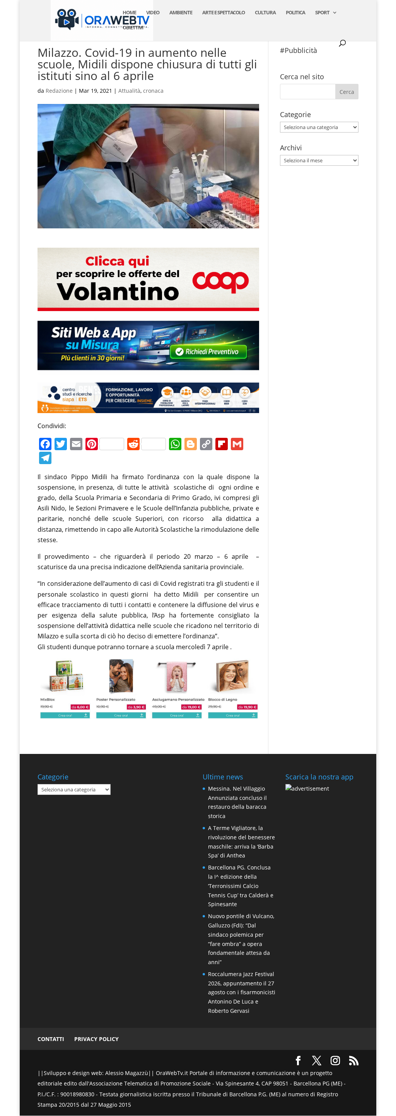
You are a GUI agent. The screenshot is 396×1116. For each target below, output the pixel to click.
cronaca (153, 90)
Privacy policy (96, 1039)
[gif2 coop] (148, 305)
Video (152, 13)
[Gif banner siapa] (148, 407)
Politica (295, 13)
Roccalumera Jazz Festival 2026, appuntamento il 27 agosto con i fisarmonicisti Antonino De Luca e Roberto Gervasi (241, 992)
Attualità (129, 90)
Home (129, 13)
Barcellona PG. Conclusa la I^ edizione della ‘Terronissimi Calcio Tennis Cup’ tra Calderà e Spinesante (240, 886)
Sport (322, 13)
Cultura (265, 13)
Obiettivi (133, 28)
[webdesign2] (148, 369)
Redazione (59, 90)
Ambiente (180, 13)
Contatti (51, 1039)
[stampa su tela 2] (148, 713)
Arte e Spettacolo (223, 13)
